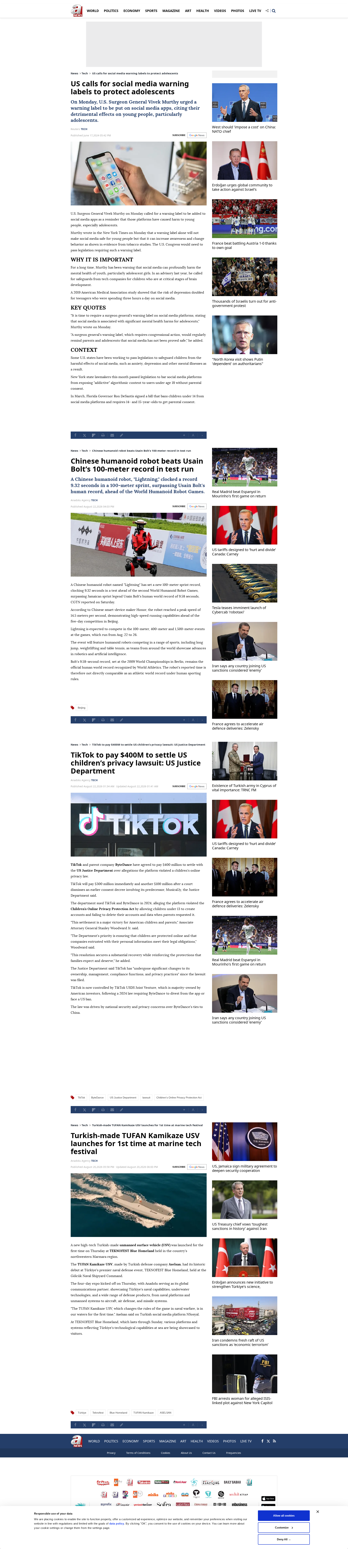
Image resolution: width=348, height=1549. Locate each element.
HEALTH (202, 11)
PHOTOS (237, 11)
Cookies (165, 1453)
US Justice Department (123, 1097)
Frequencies (233, 1453)
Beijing (81, 707)
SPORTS (151, 11)
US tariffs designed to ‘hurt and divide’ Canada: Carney (244, 552)
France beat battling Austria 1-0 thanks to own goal (244, 245)
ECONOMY (131, 11)
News (74, 73)
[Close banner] (317, 1511)
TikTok (81, 1097)
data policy (116, 1523)
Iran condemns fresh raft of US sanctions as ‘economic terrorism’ (240, 1342)
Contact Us (209, 1453)
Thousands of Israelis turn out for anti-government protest (244, 303)
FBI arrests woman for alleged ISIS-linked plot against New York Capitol (242, 1400)
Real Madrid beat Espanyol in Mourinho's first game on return (239, 494)
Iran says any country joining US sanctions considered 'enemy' (239, 668)
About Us (186, 1453)
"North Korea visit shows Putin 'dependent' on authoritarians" (237, 361)
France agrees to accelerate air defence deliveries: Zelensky (237, 726)
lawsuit (146, 1097)
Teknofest (97, 1412)
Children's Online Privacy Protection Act (179, 1097)
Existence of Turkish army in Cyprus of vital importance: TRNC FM (244, 787)
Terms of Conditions (138, 1453)
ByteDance (97, 1097)
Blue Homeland (118, 1412)
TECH (84, 129)
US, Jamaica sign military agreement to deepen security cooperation (244, 1168)
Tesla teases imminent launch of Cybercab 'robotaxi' (239, 610)
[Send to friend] (112, 435)
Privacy (111, 1453)
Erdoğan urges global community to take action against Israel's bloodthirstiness (242, 187)
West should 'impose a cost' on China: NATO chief (244, 129)
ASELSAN (165, 1412)
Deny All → (284, 1539)
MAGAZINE (171, 11)
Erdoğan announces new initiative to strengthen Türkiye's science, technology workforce (242, 1285)
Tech (85, 73)
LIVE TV (255, 11)
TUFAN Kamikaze (143, 1412)
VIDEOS (220, 11)
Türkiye (82, 1412)
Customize (282, 1527)
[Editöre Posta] (121, 435)
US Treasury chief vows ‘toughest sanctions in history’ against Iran (240, 1226)
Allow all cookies (284, 1515)
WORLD (93, 11)
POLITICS (111, 11)
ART (188, 11)
